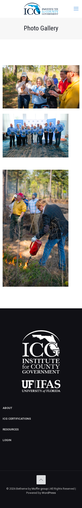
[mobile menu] (76, 8)
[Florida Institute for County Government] (41, 8)
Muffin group (40, 488)
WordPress (49, 492)
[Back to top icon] (41, 479)
